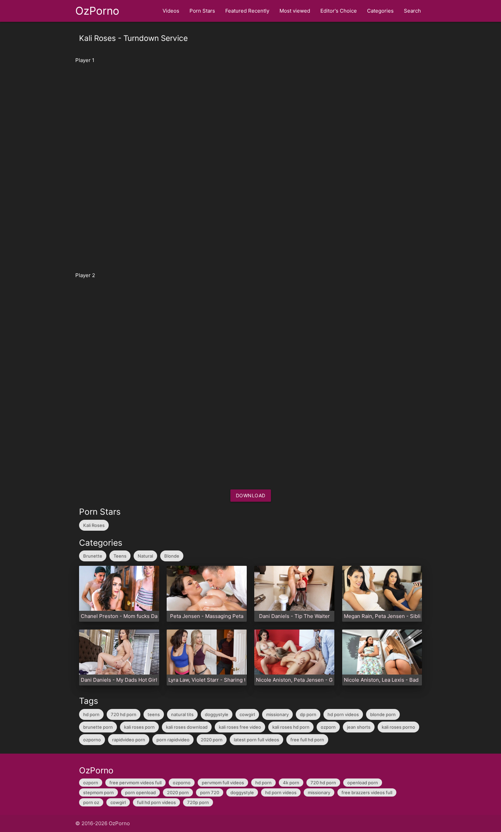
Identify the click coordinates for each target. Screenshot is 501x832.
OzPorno (97, 10)
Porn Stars (202, 10)
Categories (380, 10)
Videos (171, 10)
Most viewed (294, 10)
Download (250, 495)
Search (412, 10)
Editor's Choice (338, 10)
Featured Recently (247, 10)
